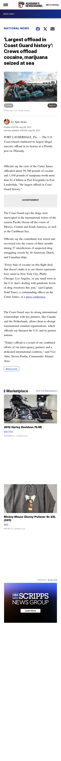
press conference (35, 297)
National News (16, 28)
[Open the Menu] (5, 5)
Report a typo (11, 368)
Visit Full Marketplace (46, 391)
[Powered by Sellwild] (52, 580)
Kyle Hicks (21, 122)
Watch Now (51, 5)
